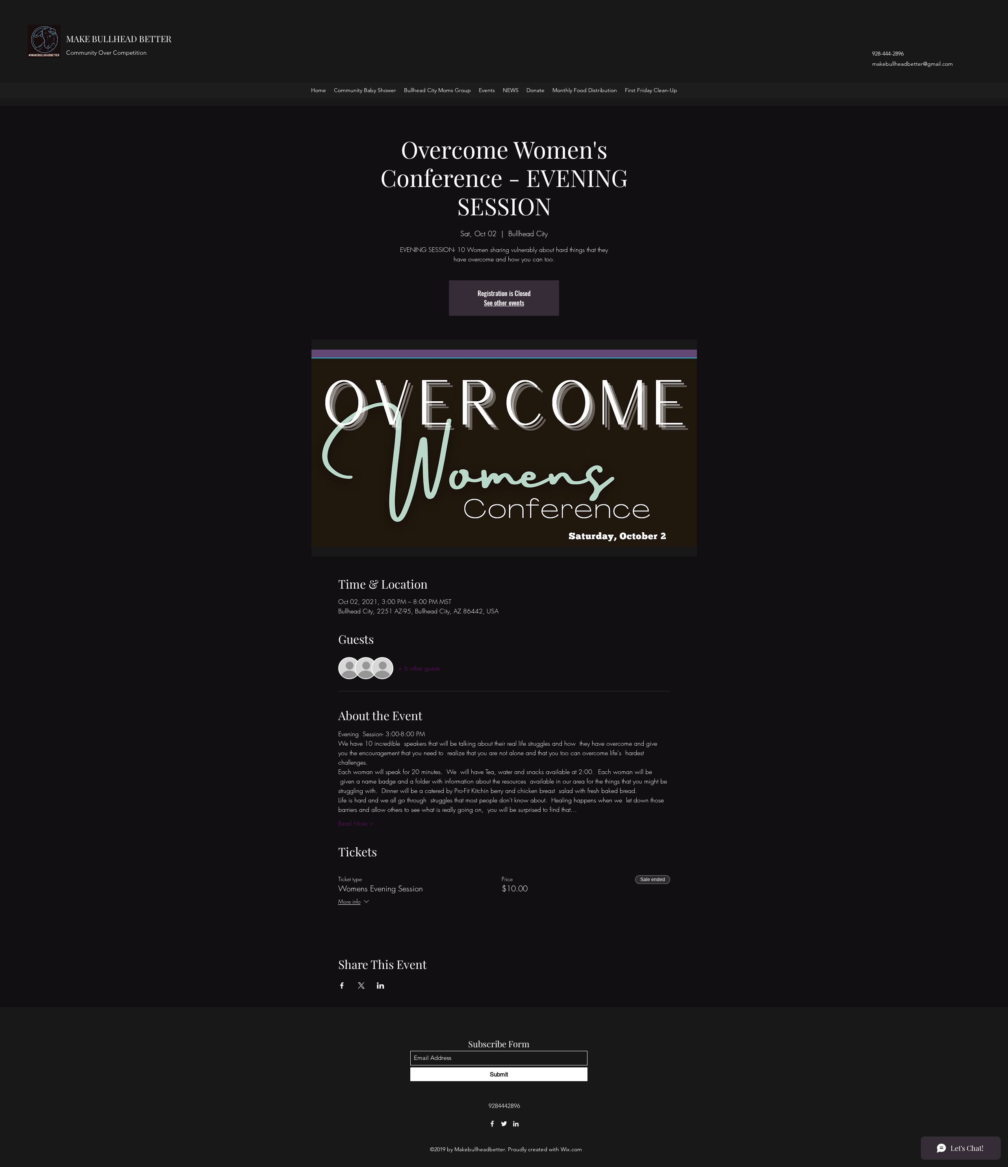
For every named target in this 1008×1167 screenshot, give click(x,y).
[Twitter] (504, 1124)
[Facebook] (492, 1124)
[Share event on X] (361, 985)
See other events (504, 302)
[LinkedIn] (516, 1124)
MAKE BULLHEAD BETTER (118, 38)
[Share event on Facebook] (342, 985)
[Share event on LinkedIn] (380, 985)
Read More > (355, 823)
